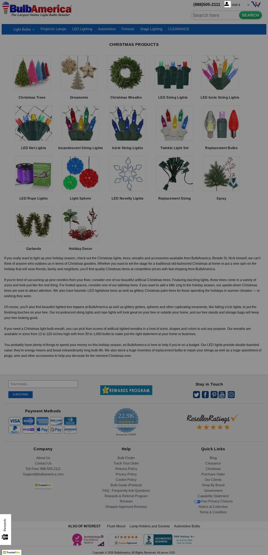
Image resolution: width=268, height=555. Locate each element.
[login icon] (227, 4)
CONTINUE (134, 311)
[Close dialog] (177, 231)
